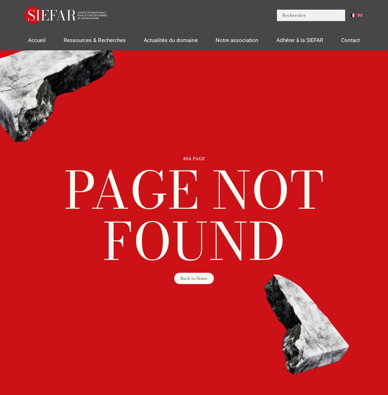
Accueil (37, 40)
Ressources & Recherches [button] (95, 40)
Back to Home (194, 278)
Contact (350, 40)
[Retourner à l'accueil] (66, 15)
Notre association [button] (237, 40)
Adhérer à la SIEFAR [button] (299, 40)
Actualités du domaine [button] (171, 40)
